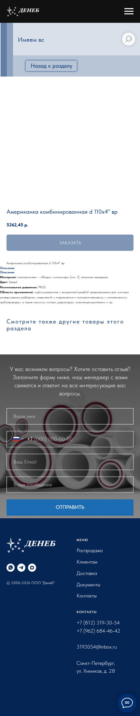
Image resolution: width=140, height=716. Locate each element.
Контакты (87, 596)
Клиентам (87, 562)
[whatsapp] (11, 568)
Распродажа (90, 550)
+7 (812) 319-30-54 (98, 623)
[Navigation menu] (128, 11)
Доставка (87, 573)
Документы (88, 584)
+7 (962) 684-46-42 (98, 631)
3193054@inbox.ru (97, 647)
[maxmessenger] (32, 568)
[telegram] (21, 568)
